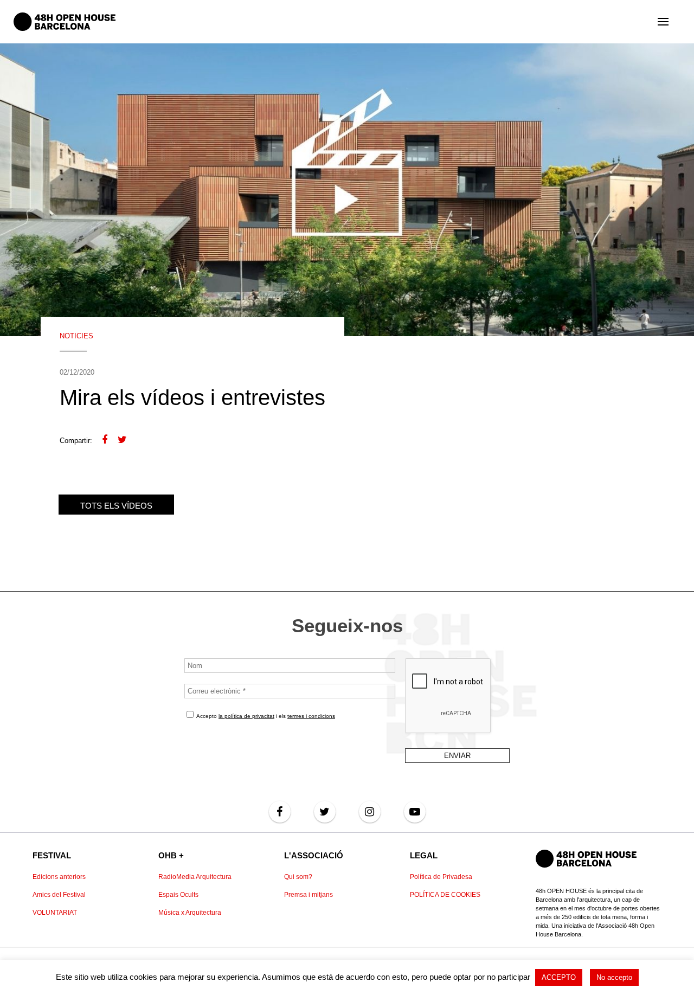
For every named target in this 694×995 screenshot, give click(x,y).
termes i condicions (311, 716)
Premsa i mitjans (308, 894)
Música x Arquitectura (189, 912)
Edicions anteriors (59, 877)
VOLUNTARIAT (55, 912)
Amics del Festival (59, 894)
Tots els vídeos (116, 505)
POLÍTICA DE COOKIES (445, 894)
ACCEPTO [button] (559, 977)
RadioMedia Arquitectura (195, 877)
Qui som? (298, 877)
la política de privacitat (246, 716)
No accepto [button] (614, 977)
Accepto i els (265, 716)
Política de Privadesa (441, 877)
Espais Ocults (178, 894)
